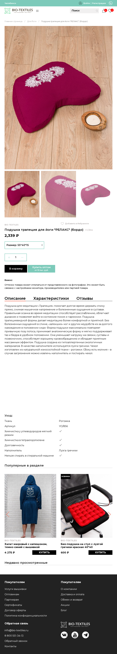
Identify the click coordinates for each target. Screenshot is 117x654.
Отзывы (84, 298)
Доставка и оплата (72, 594)
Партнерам (12, 599)
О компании (69, 589)
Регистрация (99, 3)
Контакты (10, 646)
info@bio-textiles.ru (16, 630)
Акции (65, 605)
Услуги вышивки (16, 589)
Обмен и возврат (72, 599)
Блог (64, 610)
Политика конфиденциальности (26, 615)
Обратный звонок (16, 641)
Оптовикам (12, 594)
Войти (86, 3)
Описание (15, 298)
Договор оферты (15, 610)
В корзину (16, 268)
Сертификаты (13, 605)
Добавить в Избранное (77, 223)
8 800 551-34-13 (14, 635)
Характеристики (51, 298)
